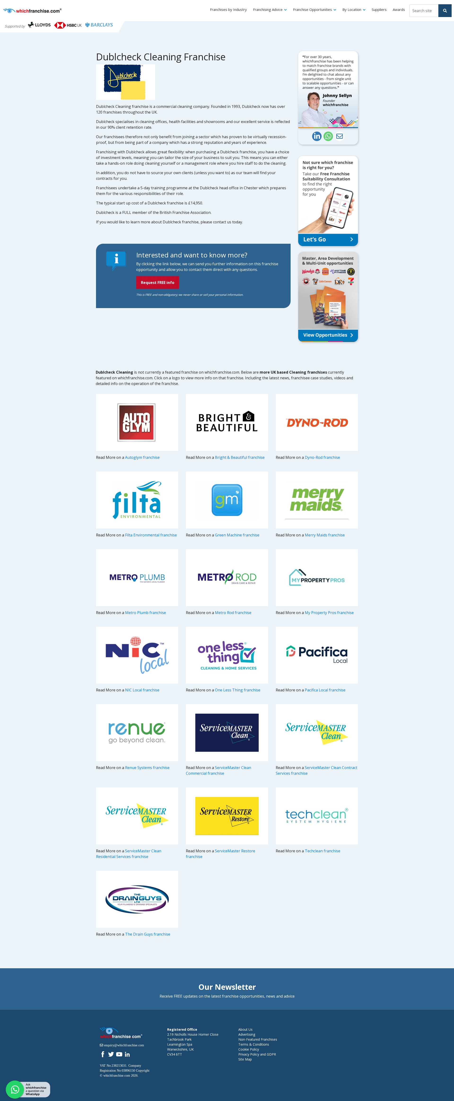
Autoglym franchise (142, 457)
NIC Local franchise (142, 690)
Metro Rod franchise (233, 612)
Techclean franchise (322, 850)
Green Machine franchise (237, 535)
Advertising (246, 1034)
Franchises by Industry (228, 9)
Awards (399, 9)
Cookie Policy (248, 1049)
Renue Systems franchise (147, 767)
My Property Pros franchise (329, 612)
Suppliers (379, 9)
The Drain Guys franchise (147, 934)
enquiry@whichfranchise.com (124, 1045)
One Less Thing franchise (237, 690)
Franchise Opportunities (312, 9)
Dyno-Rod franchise (322, 457)
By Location (351, 9)
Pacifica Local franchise (325, 690)
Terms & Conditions (253, 1044)
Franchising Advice (268, 9)
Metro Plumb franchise (145, 612)
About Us (245, 1029)
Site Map (245, 1059)
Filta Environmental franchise (151, 535)
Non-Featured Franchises (257, 1039)
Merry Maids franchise (325, 535)
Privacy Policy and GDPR (257, 1054)
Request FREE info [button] (157, 282)
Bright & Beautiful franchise (240, 457)
